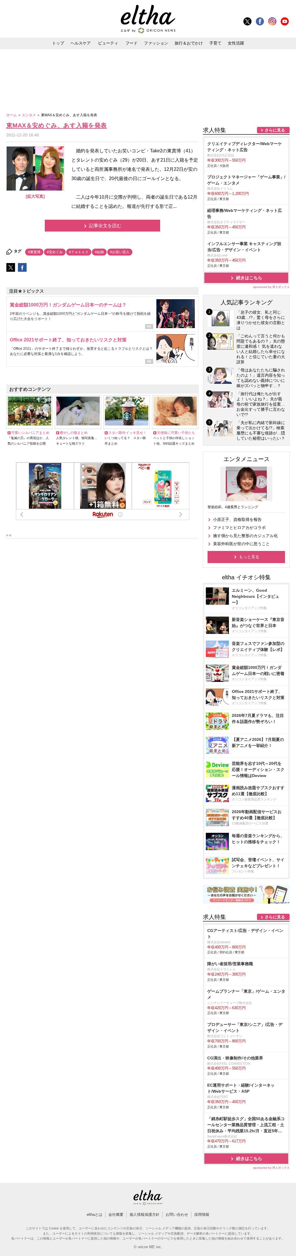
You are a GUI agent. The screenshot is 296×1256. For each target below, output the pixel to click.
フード (131, 43)
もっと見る (249, 556)
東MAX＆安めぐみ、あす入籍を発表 (56, 125)
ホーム (12, 115)
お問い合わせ (177, 1214)
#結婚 (99, 252)
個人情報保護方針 (145, 1214)
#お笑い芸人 (120, 252)
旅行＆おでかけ (189, 43)
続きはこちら (249, 277)
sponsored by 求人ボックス (271, 286)
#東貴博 (34, 252)
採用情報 (201, 1214)
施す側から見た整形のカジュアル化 (245, 535)
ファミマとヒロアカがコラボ (239, 527)
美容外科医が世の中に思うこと (241, 543)
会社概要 (115, 1214)
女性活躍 (236, 43)
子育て (215, 43)
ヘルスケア (81, 43)
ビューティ (108, 43)
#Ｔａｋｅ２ (78, 252)
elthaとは (94, 1214)
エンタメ (29, 115)
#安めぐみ (55, 252)
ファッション (156, 43)
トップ (58, 43)
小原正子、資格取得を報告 (237, 519)
